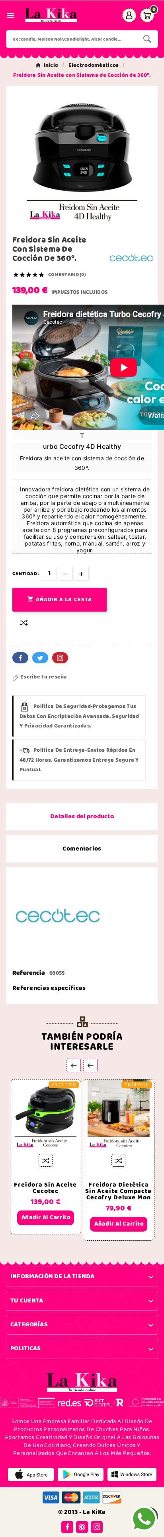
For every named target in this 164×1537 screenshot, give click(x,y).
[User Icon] (129, 15)
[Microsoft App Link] (131, 1474)
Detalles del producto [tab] (82, 816)
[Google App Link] (80, 1474)
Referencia (29, 973)
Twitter (40, 657)
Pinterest (60, 657)
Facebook (20, 657)
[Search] (147, 39)
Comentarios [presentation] (81, 849)
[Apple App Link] (31, 1474)
